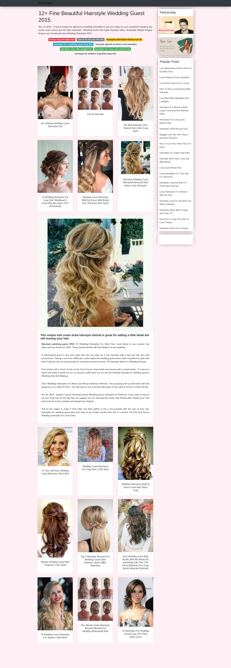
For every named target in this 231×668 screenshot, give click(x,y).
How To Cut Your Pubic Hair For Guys (175, 145)
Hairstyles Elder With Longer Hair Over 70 (174, 211)
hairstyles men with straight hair (76, 49)
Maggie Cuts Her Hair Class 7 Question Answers (174, 136)
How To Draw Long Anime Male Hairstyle (175, 90)
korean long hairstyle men (62, 39)
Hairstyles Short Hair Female (174, 228)
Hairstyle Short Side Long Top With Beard (174, 160)
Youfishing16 (44, 2)
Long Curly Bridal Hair (170, 167)
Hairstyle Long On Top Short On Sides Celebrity (175, 202)
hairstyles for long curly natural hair (112, 49)
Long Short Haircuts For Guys (174, 83)
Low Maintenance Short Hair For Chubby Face (176, 70)
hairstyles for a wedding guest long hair (73, 44)
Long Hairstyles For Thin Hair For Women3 (174, 175)
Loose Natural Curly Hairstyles (175, 77)
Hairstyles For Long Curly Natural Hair (172, 121)
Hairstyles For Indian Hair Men (175, 152)
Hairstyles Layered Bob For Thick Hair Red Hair (173, 184)
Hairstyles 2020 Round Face (174, 128)
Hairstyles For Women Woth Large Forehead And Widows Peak (174, 110)
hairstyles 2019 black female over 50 (124, 39)
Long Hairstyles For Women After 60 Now (173, 193)
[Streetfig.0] (175, 45)
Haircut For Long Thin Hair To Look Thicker (174, 221)
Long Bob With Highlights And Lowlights (174, 100)
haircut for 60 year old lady (91, 39)
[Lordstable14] (175, 25)
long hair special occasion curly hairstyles (116, 44)
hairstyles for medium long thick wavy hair (95, 53)
